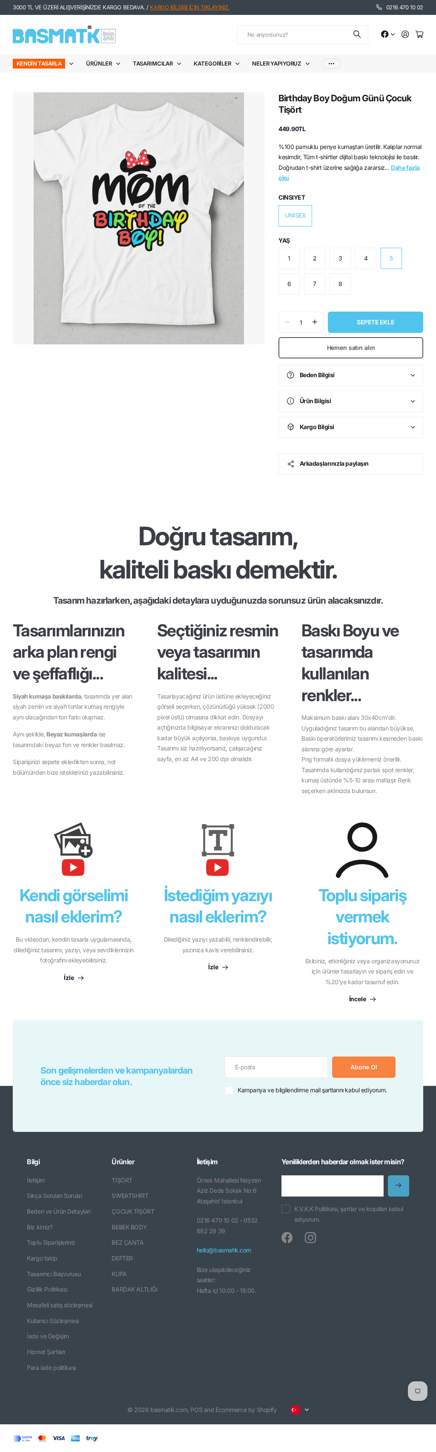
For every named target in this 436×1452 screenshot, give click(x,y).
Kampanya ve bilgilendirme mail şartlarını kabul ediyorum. (312, 1090)
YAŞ (284, 240)
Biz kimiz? (40, 1227)
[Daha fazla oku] (388, 34)
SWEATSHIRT (130, 1195)
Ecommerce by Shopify (246, 1409)
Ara (357, 34)
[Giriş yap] (405, 34)
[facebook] (287, 1237)
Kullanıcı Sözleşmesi (53, 1320)
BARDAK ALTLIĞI (134, 1289)
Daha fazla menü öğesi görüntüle (331, 63)
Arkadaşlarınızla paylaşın (334, 463)
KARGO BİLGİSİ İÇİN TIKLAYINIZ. (189, 7)
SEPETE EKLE (375, 322)
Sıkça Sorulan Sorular (54, 1195)
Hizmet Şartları (46, 1351)
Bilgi (33, 1161)
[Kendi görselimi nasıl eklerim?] (74, 853)
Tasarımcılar (153, 63)
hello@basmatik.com (224, 1250)
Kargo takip (42, 1258)
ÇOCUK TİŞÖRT (133, 1211)
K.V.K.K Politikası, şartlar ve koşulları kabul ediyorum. (348, 1214)
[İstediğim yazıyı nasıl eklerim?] (218, 853)
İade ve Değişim (48, 1336)
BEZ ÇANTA (127, 1242)
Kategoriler (212, 63)
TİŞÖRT (122, 1180)
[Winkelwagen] (419, 34)
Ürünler (99, 63)
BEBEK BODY (129, 1227)
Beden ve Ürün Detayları (58, 1211)
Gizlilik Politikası (47, 1289)
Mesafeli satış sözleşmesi (59, 1305)
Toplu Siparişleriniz (51, 1242)
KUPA (119, 1273)
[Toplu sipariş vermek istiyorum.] (362, 850)
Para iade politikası (51, 1367)
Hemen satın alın (351, 347)
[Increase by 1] (315, 322)
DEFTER (122, 1258)
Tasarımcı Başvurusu (53, 1273)
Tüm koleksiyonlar (73, 63)
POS (196, 1409)
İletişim (36, 1180)
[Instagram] (310, 1237)
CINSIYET (291, 197)
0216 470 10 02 (404, 7)
